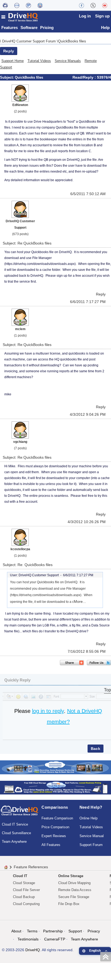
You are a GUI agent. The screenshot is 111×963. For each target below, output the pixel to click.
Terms (32, 931)
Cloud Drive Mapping (74, 883)
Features (9, 27)
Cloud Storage (24, 883)
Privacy (94, 931)
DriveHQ (32, 950)
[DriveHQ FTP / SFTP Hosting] (17, 5)
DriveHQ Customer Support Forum (29, 41)
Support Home (12, 61)
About (16, 931)
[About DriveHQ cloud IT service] (20, 813)
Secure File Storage (73, 897)
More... (80, 601)
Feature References (31, 867)
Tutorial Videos (39, 61)
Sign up (102, 16)
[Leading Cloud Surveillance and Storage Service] (55, 767)
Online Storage (70, 876)
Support (75, 931)
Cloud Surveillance (16, 833)
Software (28, 27)
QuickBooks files (72, 41)
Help (105, 27)
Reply (8, 51)
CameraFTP (54, 939)
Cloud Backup (24, 897)
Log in (85, 16)
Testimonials (28, 939)
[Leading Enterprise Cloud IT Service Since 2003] (55, 787)
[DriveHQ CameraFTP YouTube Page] (104, 5)
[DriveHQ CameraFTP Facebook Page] (81, 5)
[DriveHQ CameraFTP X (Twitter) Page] (93, 5)
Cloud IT (20, 876)
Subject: (7, 77)
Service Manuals (68, 61)
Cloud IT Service (15, 824)
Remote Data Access (74, 890)
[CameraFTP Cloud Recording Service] (28, 5)
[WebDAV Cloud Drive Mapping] (5, 5)
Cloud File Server (26, 890)
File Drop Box (68, 904)
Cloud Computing (26, 904)
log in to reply (48, 711)
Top (107, 690)
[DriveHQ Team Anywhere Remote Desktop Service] (40, 5)
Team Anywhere (14, 842)
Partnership (53, 931)
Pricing (47, 27)
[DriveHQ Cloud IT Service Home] (20, 17)
